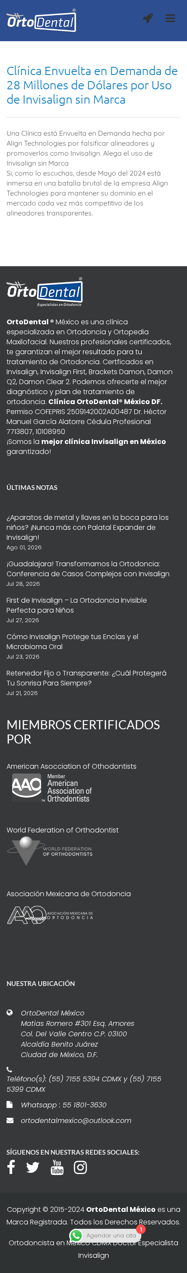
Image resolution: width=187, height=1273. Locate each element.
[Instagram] (85, 1166)
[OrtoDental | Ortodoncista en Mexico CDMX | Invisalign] (41, 21)
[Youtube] (61, 1166)
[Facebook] (15, 1166)
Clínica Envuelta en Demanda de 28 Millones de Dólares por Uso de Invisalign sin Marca (92, 84)
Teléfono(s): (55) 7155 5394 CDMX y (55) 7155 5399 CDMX (84, 1084)
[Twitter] (37, 1166)
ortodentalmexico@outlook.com (76, 1121)
